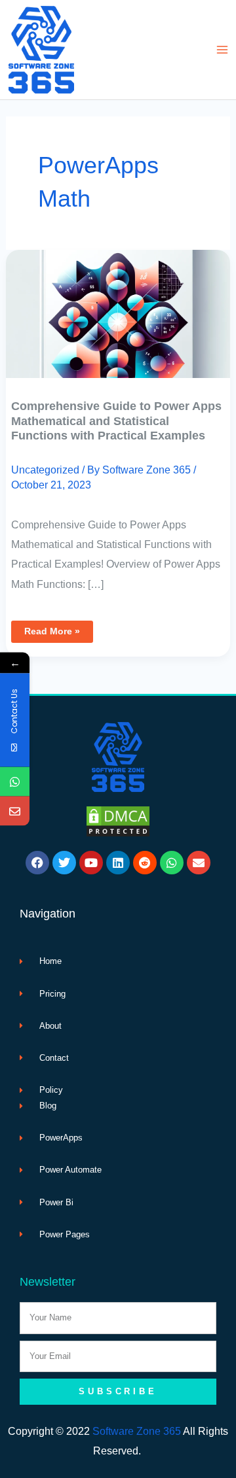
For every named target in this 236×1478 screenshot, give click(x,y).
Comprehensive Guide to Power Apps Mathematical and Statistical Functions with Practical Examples (116, 420)
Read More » (58, 628)
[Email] (15, 811)
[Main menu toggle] (222, 50)
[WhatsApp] (15, 782)
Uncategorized (45, 469)
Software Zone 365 (136, 1431)
